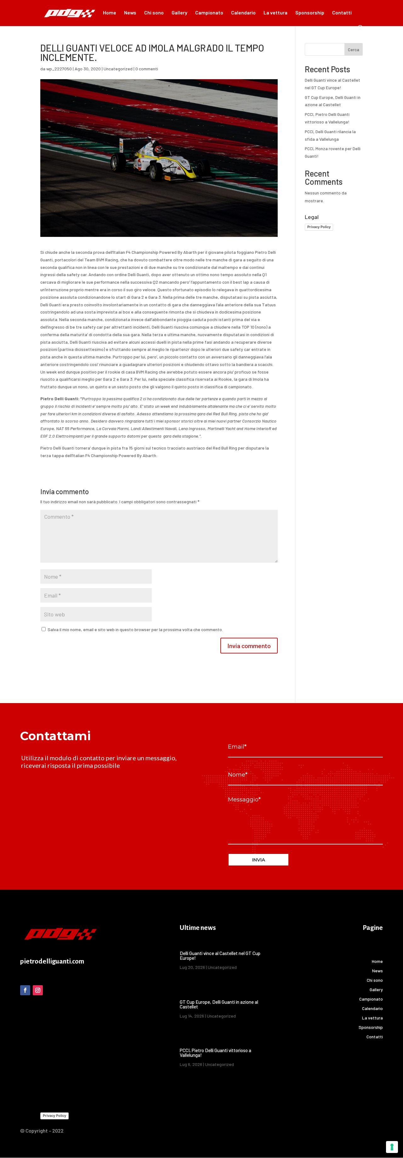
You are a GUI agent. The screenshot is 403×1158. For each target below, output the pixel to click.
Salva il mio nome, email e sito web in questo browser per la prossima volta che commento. (135, 629)
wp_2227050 (59, 68)
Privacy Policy (319, 227)
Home (109, 12)
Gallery (179, 12)
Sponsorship (309, 12)
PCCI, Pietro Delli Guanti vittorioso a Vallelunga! (215, 1052)
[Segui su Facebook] (25, 990)
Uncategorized (118, 68)
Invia (258, 860)
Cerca (353, 49)
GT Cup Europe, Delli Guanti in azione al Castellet (219, 1004)
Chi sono (154, 12)
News (130, 12)
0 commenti (146, 68)
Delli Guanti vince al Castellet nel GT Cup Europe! (220, 955)
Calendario (243, 12)
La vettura (275, 12)
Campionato (209, 12)
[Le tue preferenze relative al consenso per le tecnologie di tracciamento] (392, 1147)
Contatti (342, 12)
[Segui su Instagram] (38, 990)
